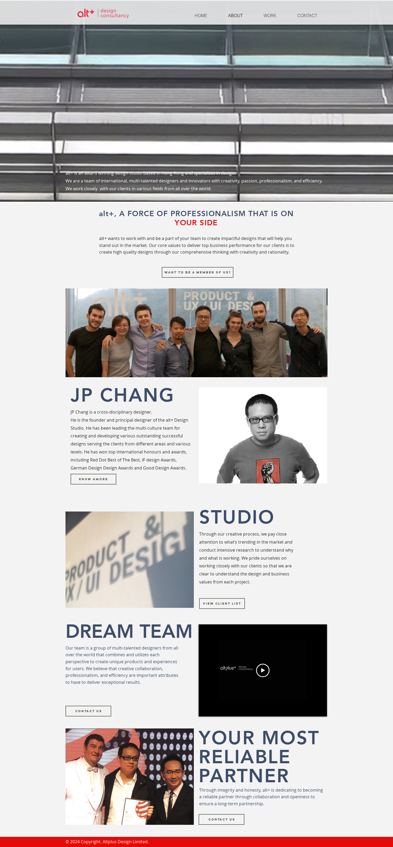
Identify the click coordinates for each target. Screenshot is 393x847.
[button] (93, 479)
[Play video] (262, 670)
